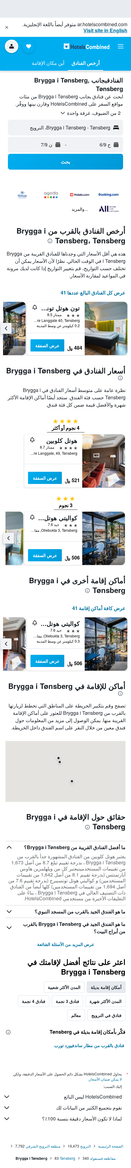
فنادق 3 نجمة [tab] (67, 1001)
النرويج (85, 1146)
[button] (6, 27)
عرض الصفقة (47, 345)
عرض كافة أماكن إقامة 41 (99, 608)
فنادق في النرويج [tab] (106, 1015)
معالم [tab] (76, 1015)
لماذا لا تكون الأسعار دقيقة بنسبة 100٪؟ (82, 1118)
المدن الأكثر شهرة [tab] (106, 1001)
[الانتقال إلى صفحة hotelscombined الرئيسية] (86, 46)
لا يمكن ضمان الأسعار (105, 1079)
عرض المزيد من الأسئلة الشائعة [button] (65, 944)
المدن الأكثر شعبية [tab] (64, 987)
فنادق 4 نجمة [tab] (33, 1001)
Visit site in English (105, 30)
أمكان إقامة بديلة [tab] (106, 987)
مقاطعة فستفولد (102, 1158)
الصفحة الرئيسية (110, 1146)
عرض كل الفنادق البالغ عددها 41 (93, 292)
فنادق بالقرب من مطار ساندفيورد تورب (89, 1045)
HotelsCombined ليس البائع (93, 1096)
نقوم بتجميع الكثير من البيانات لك (89, 1107)
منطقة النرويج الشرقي (43, 1146)
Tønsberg (67, 1158)
